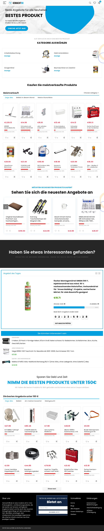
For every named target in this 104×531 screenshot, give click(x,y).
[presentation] (5, 206)
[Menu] (4, 3)
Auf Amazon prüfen (63, 320)
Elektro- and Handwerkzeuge (21, 359)
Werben (73, 514)
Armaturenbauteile (18, 348)
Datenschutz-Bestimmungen (92, 504)
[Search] (90, 3)
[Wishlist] (94, 3)
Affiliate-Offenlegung (91, 511)
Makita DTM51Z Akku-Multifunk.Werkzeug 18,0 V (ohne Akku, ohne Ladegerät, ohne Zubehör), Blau (50, 362)
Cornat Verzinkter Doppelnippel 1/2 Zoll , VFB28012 (12, 471)
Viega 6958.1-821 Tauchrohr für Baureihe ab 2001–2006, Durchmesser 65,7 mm (43, 351)
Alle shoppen (75, 509)
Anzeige (7, 56)
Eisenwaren (15, 337)
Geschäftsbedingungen (95, 508)
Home (73, 503)
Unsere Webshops (77, 511)
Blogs (72, 506)
